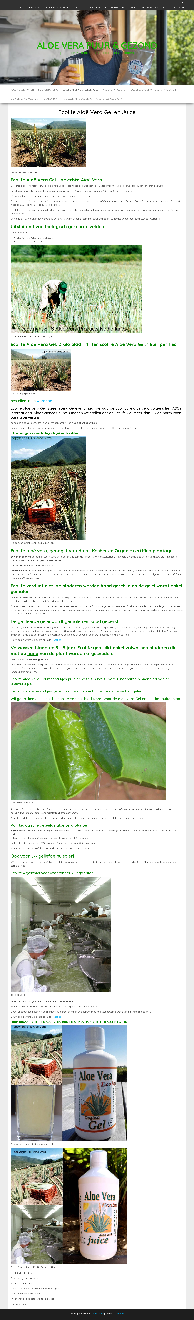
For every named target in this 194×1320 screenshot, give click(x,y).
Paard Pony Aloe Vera (132, 7)
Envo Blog (119, 1313)
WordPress (98, 1313)
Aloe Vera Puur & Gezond (97, 45)
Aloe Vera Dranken (22, 89)
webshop (44, 400)
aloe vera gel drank (107, 7)
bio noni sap (51, 98)
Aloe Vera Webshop (115, 89)
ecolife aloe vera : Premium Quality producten (68, 7)
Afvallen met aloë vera (77, 98)
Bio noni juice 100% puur (25, 98)
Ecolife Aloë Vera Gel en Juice (80, 89)
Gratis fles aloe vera (28, 7)
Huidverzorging (48, 89)
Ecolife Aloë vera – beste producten (153, 89)
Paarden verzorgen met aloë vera (165, 7)
